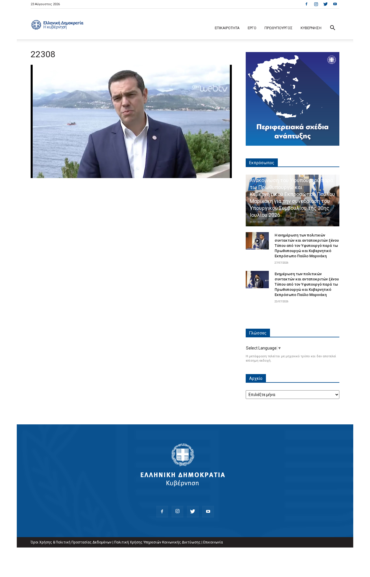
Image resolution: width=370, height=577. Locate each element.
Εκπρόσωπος (261, 162)
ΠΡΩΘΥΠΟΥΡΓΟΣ (278, 28)
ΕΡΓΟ (252, 28)
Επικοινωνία (213, 542)
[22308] (131, 176)
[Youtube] (335, 4)
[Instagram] (316, 4)
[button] (332, 28)
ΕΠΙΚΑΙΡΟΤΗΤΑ (227, 28)
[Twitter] (325, 4)
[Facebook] (306, 4)
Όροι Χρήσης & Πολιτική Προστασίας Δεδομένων (71, 542)
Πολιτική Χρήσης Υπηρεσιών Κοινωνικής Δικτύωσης (157, 542)
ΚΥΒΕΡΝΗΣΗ (311, 28)
